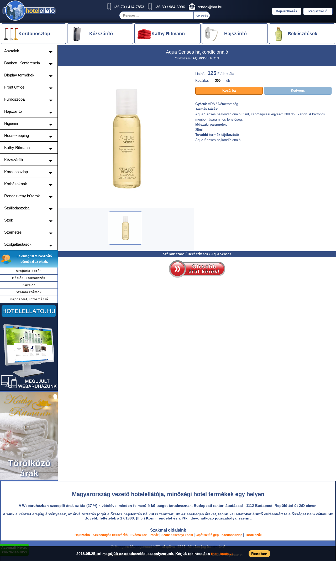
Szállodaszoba (174, 254)
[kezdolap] (29, 20)
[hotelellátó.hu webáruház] (29, 390)
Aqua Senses (221, 254)
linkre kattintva (222, 554)
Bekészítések (198, 254)
